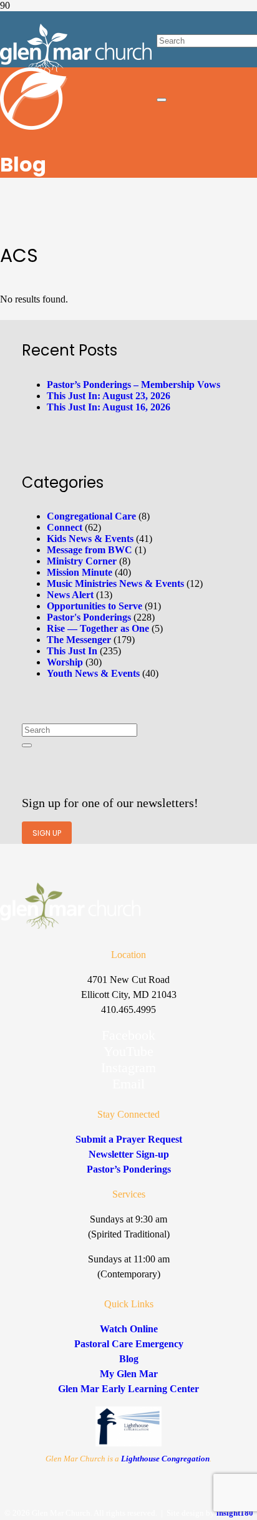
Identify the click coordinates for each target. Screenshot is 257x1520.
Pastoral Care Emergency (128, 1343)
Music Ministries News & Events (115, 583)
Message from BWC (89, 550)
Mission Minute (79, 572)
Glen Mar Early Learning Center (128, 1388)
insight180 (234, 1513)
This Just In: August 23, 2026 (108, 395)
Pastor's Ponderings (89, 617)
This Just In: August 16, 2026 (108, 407)
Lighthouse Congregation (165, 1458)
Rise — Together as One (98, 628)
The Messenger (79, 639)
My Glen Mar (129, 1373)
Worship (65, 662)
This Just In (72, 651)
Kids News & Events (90, 538)
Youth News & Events (93, 673)
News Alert (70, 594)
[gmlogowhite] (76, 70)
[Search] (27, 745)
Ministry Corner (82, 561)
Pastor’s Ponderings (129, 1169)
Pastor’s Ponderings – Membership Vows (133, 384)
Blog (128, 1358)
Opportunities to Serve (94, 606)
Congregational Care (91, 516)
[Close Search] (162, 100)
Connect (64, 527)
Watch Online (129, 1329)
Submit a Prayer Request (128, 1139)
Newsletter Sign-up (129, 1154)
